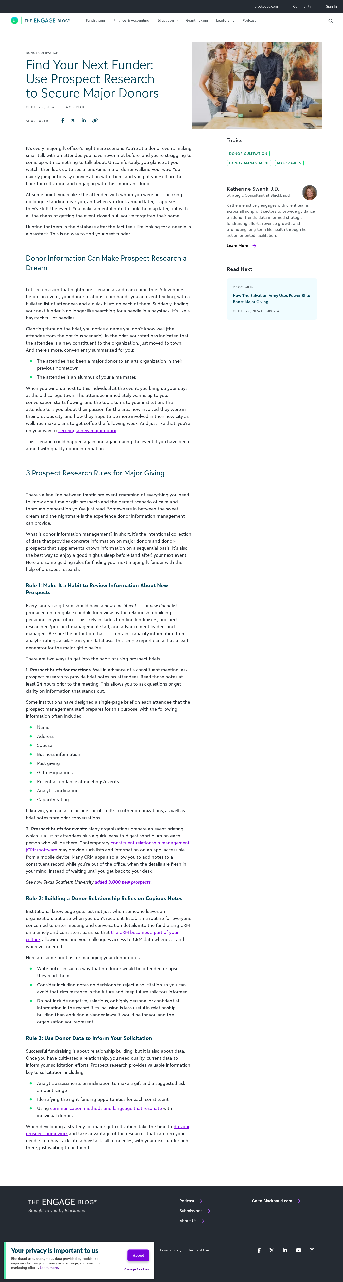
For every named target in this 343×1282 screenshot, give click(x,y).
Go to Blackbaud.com (272, 1200)
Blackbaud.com (266, 6)
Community (302, 6)
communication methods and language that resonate (106, 1108)
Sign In (331, 6)
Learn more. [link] (49, 1267)
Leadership (225, 20)
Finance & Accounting (131, 20)
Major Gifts (289, 163)
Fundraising (95, 20)
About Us (188, 1220)
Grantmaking (197, 20)
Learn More (237, 245)
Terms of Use (198, 1250)
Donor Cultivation (248, 153)
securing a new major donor (87, 430)
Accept (138, 1255)
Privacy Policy (170, 1250)
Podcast (249, 20)
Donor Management (249, 163)
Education (165, 20)
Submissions (191, 1210)
